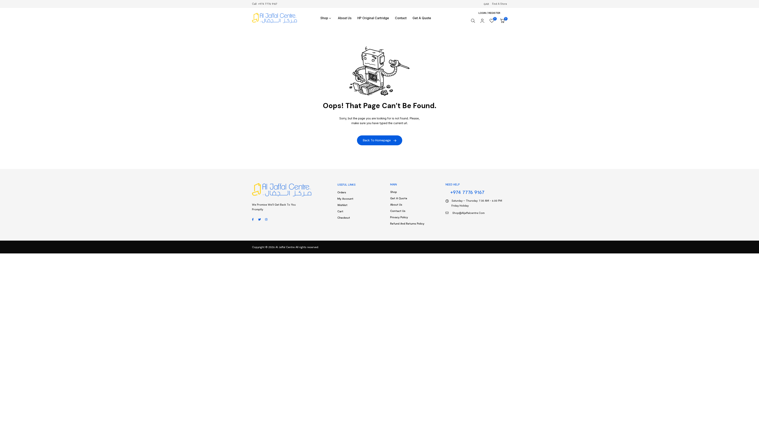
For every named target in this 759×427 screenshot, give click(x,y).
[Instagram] (266, 219)
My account (345, 198)
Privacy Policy (399, 217)
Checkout (343, 217)
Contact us (397, 211)
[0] (492, 21)
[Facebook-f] (253, 219)
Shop (393, 192)
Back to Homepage (377, 140)
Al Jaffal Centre (285, 247)
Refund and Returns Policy (407, 223)
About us (396, 204)
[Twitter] (259, 219)
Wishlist (342, 205)
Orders (341, 192)
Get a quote (398, 198)
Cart (340, 211)
